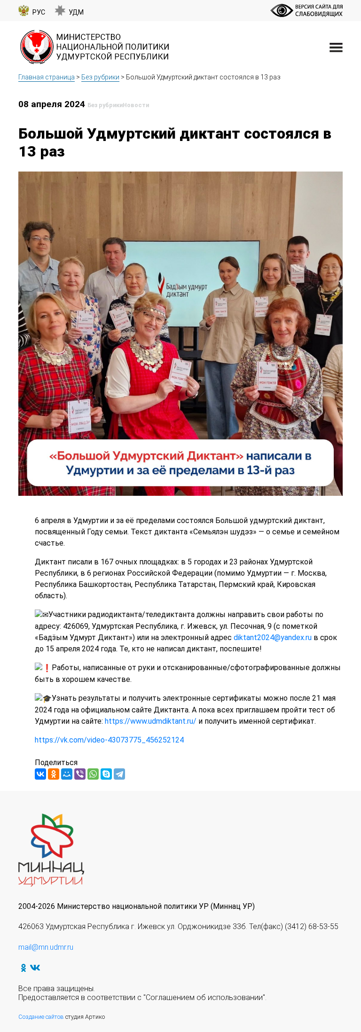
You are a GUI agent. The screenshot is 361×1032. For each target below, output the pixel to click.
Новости (136, 105)
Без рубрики (100, 77)
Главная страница (46, 77)
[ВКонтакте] (40, 774)
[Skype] (106, 774)
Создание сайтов (41, 1016)
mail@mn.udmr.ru (45, 947)
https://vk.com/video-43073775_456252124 (109, 739)
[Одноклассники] (53, 774)
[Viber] (80, 774)
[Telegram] (119, 774)
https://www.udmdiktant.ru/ (150, 721)
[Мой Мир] (66, 774)
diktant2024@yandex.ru (273, 637)
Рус (38, 12)
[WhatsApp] (93, 774)
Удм (76, 12)
